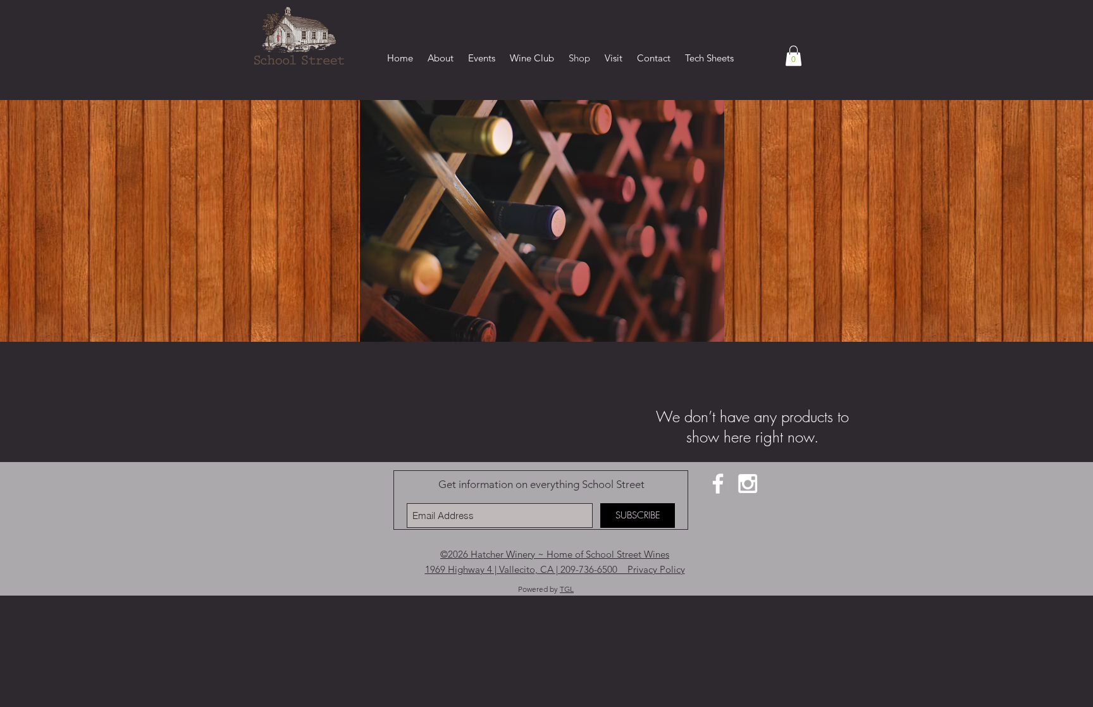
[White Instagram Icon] (747, 483)
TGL (567, 589)
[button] (793, 56)
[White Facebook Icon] (718, 483)
